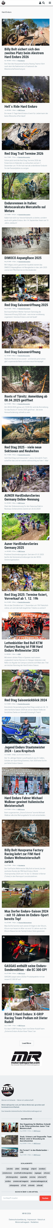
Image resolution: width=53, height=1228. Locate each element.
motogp (26, 1169)
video (8, 1181)
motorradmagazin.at (39, 1181)
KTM (19, 654)
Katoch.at (41, 1220)
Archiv (10, 1169)
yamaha (24, 1177)
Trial (24, 1185)
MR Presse (21, 110)
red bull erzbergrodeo (23, 1173)
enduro (42, 1169)
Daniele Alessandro (24, 157)
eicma (33, 1177)
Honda (31, 1185)
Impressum (31, 1220)
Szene (47, 1173)
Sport (34, 1169)
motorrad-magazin (21, 1181)
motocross (8, 1173)
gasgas (38, 1173)
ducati (40, 1185)
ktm (17, 1169)
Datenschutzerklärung (17, 1220)
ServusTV (42, 1177)
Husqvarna (21, 60)
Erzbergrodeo (12, 1177)
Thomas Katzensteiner (25, 922)
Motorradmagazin (22, 1222)
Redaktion (35, 1222)
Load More (26, 1043)
